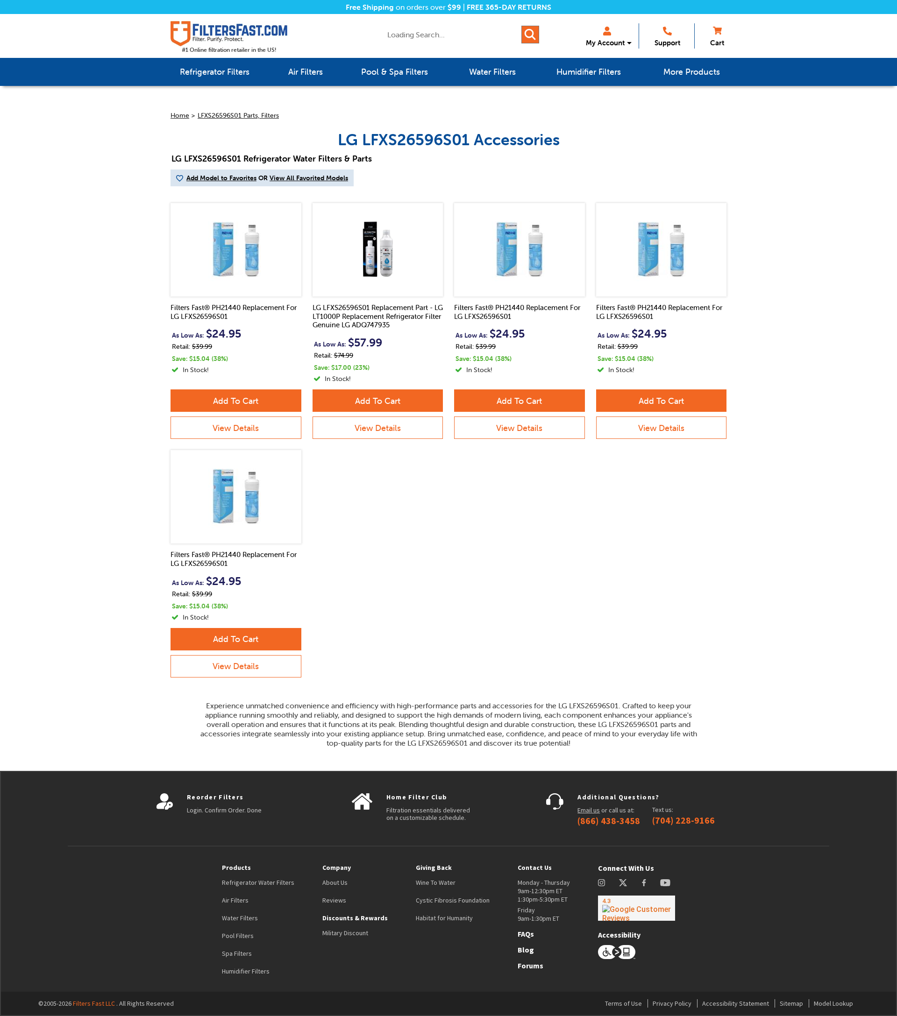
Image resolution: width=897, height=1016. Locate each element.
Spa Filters (237, 953)
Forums (530, 965)
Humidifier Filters (246, 971)
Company (336, 867)
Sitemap (791, 1003)
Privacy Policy (672, 1003)
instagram (601, 882)
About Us (335, 882)
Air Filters (235, 900)
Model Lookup (833, 1003)
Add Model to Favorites (221, 178)
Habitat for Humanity (444, 918)
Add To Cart (235, 400)
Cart (717, 42)
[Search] (530, 34)
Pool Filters (238, 935)
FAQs (526, 933)
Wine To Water (436, 882)
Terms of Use (623, 1003)
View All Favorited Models (309, 178)
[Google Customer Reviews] (636, 908)
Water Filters (240, 918)
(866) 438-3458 (608, 821)
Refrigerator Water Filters (258, 882)
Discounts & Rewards (355, 918)
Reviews (334, 900)
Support (667, 42)
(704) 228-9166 (683, 820)
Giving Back (434, 867)
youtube (665, 882)
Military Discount (345, 933)
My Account (605, 42)
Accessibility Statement (735, 1003)
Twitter (623, 882)
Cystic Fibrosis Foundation (453, 900)
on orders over (403, 7)
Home (180, 115)
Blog (526, 949)
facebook (644, 882)
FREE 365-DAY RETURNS (509, 7)
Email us (588, 810)
